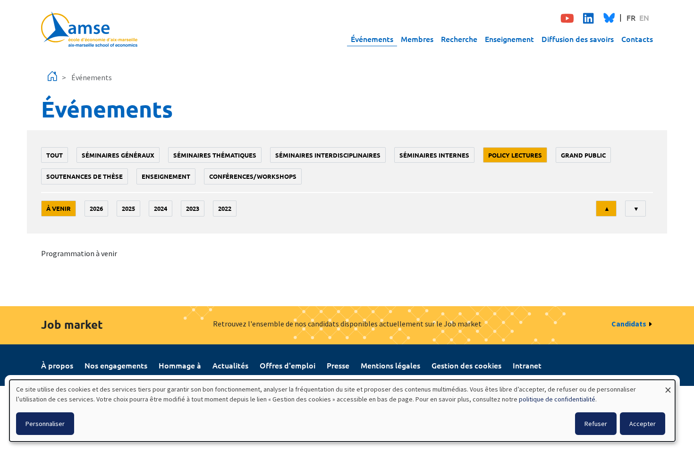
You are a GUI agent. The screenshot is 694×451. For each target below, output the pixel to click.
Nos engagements (116, 365)
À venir (58, 208)
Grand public (583, 155)
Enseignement (509, 38)
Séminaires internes (434, 155)
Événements (372, 38)
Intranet (527, 365)
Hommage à (180, 365)
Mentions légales (390, 365)
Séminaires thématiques (214, 155)
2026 (96, 208)
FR (630, 17)
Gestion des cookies (466, 365)
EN (644, 17)
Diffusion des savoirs (578, 38)
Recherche (459, 38)
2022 (224, 208)
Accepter (642, 423)
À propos (57, 365)
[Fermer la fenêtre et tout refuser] (668, 386)
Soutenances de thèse (84, 176)
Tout (54, 155)
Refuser (595, 423)
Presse (338, 365)
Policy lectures (515, 155)
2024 (160, 208)
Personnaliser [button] (45, 423)
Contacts (637, 38)
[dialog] (342, 411)
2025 (128, 208)
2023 (192, 208)
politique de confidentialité (557, 399)
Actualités (230, 365)
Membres (417, 38)
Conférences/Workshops (252, 176)
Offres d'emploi (287, 365)
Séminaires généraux (118, 155)
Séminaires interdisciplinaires (328, 155)
